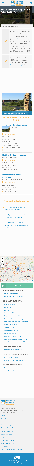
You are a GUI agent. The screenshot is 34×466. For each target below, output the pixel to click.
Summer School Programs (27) (13, 319)
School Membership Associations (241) (16, 339)
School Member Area (7, 440)
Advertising (4, 447)
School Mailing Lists (7, 443)
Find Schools (5, 422)
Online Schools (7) (10, 333)
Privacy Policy (21, 463)
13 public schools (23, 39)
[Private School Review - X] (15, 457)
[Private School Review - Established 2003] (17, 3)
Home (3, 416)
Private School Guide (7, 431)
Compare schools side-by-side (13, 297)
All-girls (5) (7, 307)
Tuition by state (9, 368)
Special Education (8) (11, 325)
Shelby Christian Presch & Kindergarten (12, 176)
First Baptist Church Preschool (14, 155)
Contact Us (4, 437)
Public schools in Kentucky (12, 357)
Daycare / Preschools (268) (12, 316)
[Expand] (2, 265)
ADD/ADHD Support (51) (11, 330)
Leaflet (23, 281)
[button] (15, 267)
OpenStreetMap (30, 281)
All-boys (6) (8, 310)
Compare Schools (6, 434)
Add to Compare (10, 134)
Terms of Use (12, 463)
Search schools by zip (11, 294)
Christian (13, 65)
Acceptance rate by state (12, 371)
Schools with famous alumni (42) (14, 342)
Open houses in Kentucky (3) (13, 350)
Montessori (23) (9, 313)
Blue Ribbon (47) (9, 304)
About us (4, 419)
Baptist (22, 65)
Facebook (18, 457)
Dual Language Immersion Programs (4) (16, 322)
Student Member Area (8, 428)
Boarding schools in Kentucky (13, 360)
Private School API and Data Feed (11, 450)
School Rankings (6, 425)
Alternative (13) (9, 327)
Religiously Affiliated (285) (12, 336)
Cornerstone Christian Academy (15, 113)
